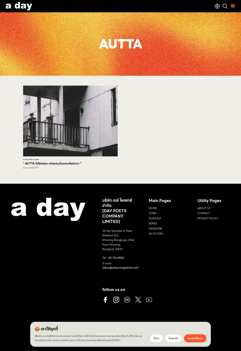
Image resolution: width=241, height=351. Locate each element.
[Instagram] (116, 300)
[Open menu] (232, 6)
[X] (138, 300)
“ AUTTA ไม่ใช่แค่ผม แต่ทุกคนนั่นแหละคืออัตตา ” (52, 163)
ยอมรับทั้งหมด (195, 338)
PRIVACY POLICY (207, 218)
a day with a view (31, 159)
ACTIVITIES (156, 234)
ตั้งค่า (117, 340)
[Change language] (217, 6)
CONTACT (203, 213)
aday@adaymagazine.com (120, 267)
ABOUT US (203, 208)
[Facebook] (105, 300)
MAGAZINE (155, 229)
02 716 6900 (116, 258)
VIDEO (153, 213)
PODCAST (155, 218)
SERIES (153, 223)
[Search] (225, 6)
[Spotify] (127, 300)
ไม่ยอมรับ (173, 338)
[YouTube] (149, 300)
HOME (153, 208)
